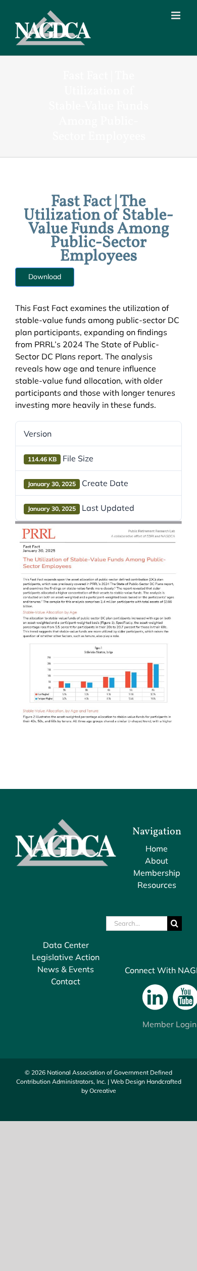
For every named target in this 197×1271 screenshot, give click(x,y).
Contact (65, 981)
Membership (156, 873)
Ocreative (102, 1090)
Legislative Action (66, 957)
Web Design (128, 1081)
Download (44, 276)
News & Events (65, 969)
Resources (156, 885)
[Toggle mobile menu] (176, 15)
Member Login (169, 1024)
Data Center (66, 945)
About (156, 861)
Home (156, 848)
